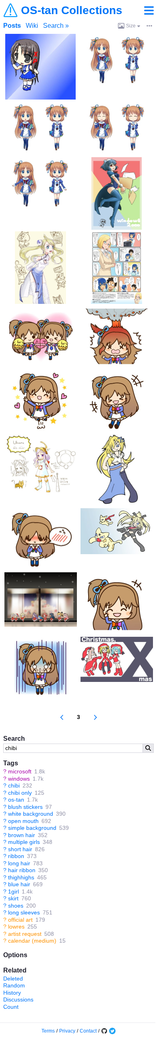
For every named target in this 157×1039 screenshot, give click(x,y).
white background (30, 813)
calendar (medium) (32, 940)
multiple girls (24, 842)
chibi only (20, 793)
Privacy (67, 1031)
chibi (14, 785)
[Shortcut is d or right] (95, 717)
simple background (32, 828)
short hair (20, 849)
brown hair (21, 835)
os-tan (16, 799)
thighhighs (21, 877)
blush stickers (25, 807)
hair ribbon (21, 870)
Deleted (13, 978)
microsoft (19, 771)
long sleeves (24, 912)
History (12, 992)
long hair (19, 863)
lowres (16, 926)
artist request (24, 934)
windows (19, 778)
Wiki (32, 25)
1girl (13, 891)
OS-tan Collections (71, 10)
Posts (12, 25)
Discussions (18, 999)
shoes (15, 905)
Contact (88, 1031)
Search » (56, 25)
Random (14, 985)
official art (20, 919)
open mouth (23, 821)
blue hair (19, 884)
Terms (48, 1031)
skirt (13, 898)
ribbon (16, 856)
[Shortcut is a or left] (62, 717)
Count (11, 1007)
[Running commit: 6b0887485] (104, 1031)
